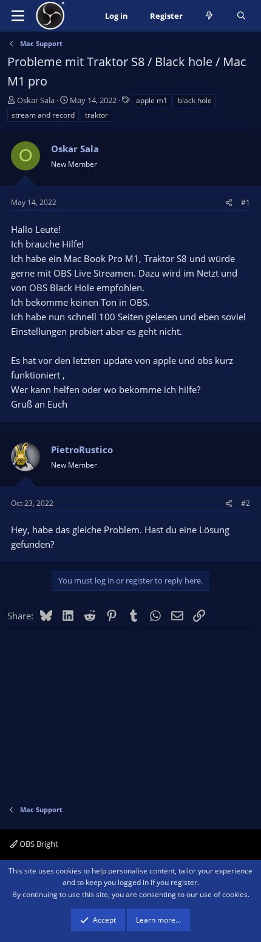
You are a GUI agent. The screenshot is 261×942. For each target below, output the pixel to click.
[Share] (229, 202)
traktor (96, 115)
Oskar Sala (36, 100)
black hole (195, 100)
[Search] (241, 16)
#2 (245, 503)
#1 (245, 202)
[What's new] (210, 16)
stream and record (43, 115)
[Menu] (18, 16)
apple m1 (152, 100)
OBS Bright (38, 843)
